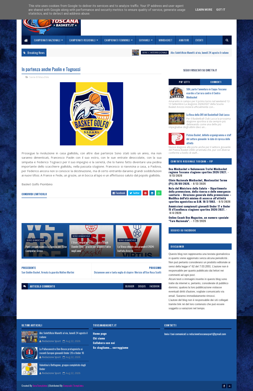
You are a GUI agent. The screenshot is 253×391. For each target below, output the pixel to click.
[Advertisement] (93, 211)
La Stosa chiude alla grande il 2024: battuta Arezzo (135, 248)
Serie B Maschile (39, 77)
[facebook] (224, 386)
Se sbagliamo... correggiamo (110, 347)
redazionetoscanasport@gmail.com (207, 334)
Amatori (184, 40)
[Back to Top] (229, 386)
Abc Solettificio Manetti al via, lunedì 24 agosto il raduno (190, 52)
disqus (142, 286)
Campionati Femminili (117, 40)
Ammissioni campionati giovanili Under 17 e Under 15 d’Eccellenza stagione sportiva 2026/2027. (199, 208)
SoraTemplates (40, 385)
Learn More (203, 9)
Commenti (215, 82)
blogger (129, 286)
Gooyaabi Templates (73, 385)
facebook (155, 286)
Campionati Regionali (82, 40)
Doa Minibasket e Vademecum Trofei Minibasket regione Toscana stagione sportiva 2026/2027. (198, 170)
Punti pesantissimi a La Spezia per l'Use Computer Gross (46, 248)
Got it (220, 9)
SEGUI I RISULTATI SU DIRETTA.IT (200, 70)
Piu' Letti (184, 82)
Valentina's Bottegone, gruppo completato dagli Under (62, 367)
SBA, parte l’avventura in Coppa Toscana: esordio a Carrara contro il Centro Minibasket (206, 93)
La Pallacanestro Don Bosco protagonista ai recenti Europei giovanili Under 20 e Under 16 (61, 351)
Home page (100, 333)
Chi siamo (99, 338)
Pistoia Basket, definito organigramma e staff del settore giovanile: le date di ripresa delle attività (208, 139)
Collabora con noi (104, 343)
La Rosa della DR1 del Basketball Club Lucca (207, 115)
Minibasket (165, 40)
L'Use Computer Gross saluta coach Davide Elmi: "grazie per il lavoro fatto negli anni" (91, 246)
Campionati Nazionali (47, 40)
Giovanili (144, 40)
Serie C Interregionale (145, 52)
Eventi (199, 40)
